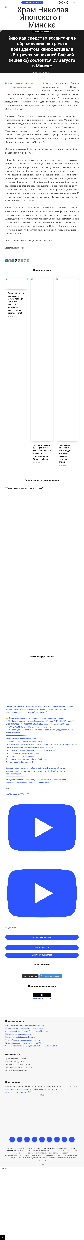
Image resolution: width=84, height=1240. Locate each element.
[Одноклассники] (9, 260)
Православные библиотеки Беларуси (20, 1037)
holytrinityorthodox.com (42, 999)
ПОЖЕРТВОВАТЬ (32, 2)
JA (66, 2)
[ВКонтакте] (6, 260)
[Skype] (25, 260)
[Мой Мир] (12, 260)
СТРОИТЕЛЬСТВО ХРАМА (42, 937)
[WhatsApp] (22, 260)
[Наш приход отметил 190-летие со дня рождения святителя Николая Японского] (67, 359)
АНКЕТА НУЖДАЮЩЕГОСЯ (42, 955)
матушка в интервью (17, 163)
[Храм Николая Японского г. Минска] (42, 17)
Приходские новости (42, 31)
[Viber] (19, 260)
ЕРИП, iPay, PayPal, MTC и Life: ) (18, 1092)
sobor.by (20, 247)
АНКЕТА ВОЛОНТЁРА (42, 948)
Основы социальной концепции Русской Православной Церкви (31, 1046)
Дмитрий (39, 72)
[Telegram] (28, 260)
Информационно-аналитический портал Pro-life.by (25, 1025)
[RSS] (42, 1139)
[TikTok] (34, 1139)
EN (61, 2)
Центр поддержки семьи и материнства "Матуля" (25, 1043)
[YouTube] (49, 1139)
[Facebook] (12, 1139)
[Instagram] (27, 1139)
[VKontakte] (72, 1139)
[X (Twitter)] (19, 1139)
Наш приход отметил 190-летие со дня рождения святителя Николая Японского (65, 453)
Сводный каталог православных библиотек (23, 1040)
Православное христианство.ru (18, 1034)
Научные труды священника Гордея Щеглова (24, 1028)
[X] (16, 260)
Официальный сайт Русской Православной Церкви (26, 1031)
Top (42, 1165)
